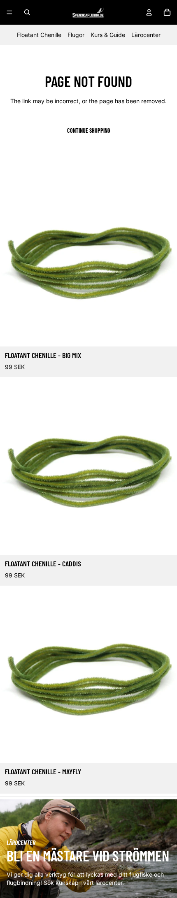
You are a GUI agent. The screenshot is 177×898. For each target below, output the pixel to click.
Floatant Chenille (39, 34)
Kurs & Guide (108, 34)
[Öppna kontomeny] (149, 12)
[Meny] (9, 12)
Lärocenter (146, 34)
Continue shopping (88, 130)
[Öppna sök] (27, 12)
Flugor (76, 34)
